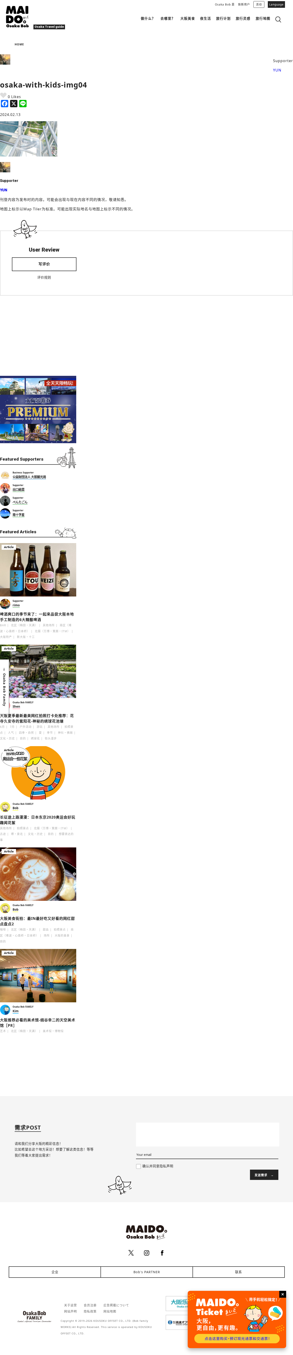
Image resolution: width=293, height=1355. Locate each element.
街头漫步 (51, 738)
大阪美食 (187, 18)
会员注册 (90, 1305)
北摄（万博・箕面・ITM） (52, 631)
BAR (3, 625)
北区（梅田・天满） (24, 625)
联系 (238, 1272)
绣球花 (35, 738)
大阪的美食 (62, 935)
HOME (19, 44)
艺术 (3, 1031)
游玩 (40, 727)
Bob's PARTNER (146, 1272)
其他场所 (49, 625)
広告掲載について (116, 1305)
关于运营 (70, 1305)
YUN (277, 70)
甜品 (46, 930)
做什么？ (148, 18)
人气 (11, 733)
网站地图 (109, 1311)
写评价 (44, 264)
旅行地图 (263, 18)
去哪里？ (167, 18)
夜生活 (205, 18)
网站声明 (70, 1311)
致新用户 (244, 4)
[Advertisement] (38, 335)
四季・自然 (26, 733)
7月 (12, 727)
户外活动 (26, 727)
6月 (2, 727)
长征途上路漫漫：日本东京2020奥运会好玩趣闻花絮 (37, 820)
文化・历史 (7, 738)
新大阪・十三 (26, 637)
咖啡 (3, 930)
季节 (50, 733)
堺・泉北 (17, 834)
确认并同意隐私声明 (157, 1166)
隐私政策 (90, 1311)
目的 (23, 738)
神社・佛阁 (65, 733)
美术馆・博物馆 (53, 1031)
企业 (55, 1272)
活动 (259, 4)
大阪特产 (6, 637)
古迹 (3, 834)
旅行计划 (223, 18)
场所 (47, 935)
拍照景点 (23, 828)
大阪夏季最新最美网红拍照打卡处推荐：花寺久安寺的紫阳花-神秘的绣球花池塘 (37, 718)
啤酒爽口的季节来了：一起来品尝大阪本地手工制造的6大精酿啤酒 (37, 617)
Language (276, 4)
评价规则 (44, 277)
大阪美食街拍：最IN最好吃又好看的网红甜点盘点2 (37, 921)
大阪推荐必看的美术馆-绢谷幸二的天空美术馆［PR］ (37, 1022)
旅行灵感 (243, 18)
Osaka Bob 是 (225, 4)
